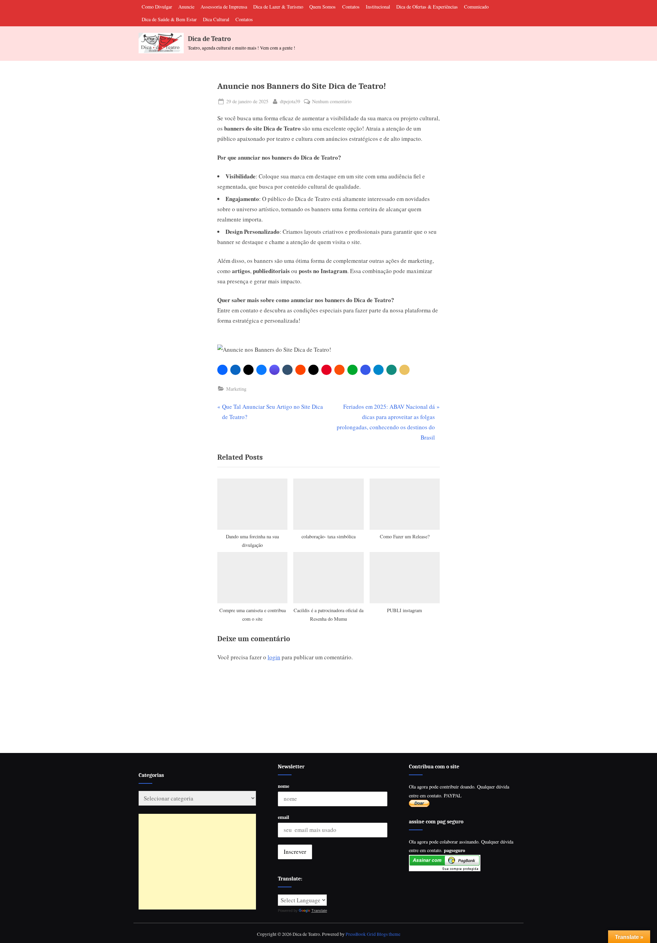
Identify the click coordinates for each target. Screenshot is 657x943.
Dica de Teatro (209, 39)
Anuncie (186, 6)
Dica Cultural (216, 19)
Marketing (236, 389)
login (274, 657)
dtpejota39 (290, 101)
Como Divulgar (157, 6)
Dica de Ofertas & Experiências (427, 6)
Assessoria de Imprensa (224, 6)
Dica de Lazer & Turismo (278, 6)
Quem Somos (322, 6)
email (283, 817)
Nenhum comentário (331, 102)
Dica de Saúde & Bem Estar (169, 19)
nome (283, 786)
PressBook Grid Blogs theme (373, 934)
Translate (319, 910)
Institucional (378, 6)
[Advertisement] (197, 862)
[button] (222, 370)
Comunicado (476, 6)
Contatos (351, 6)
